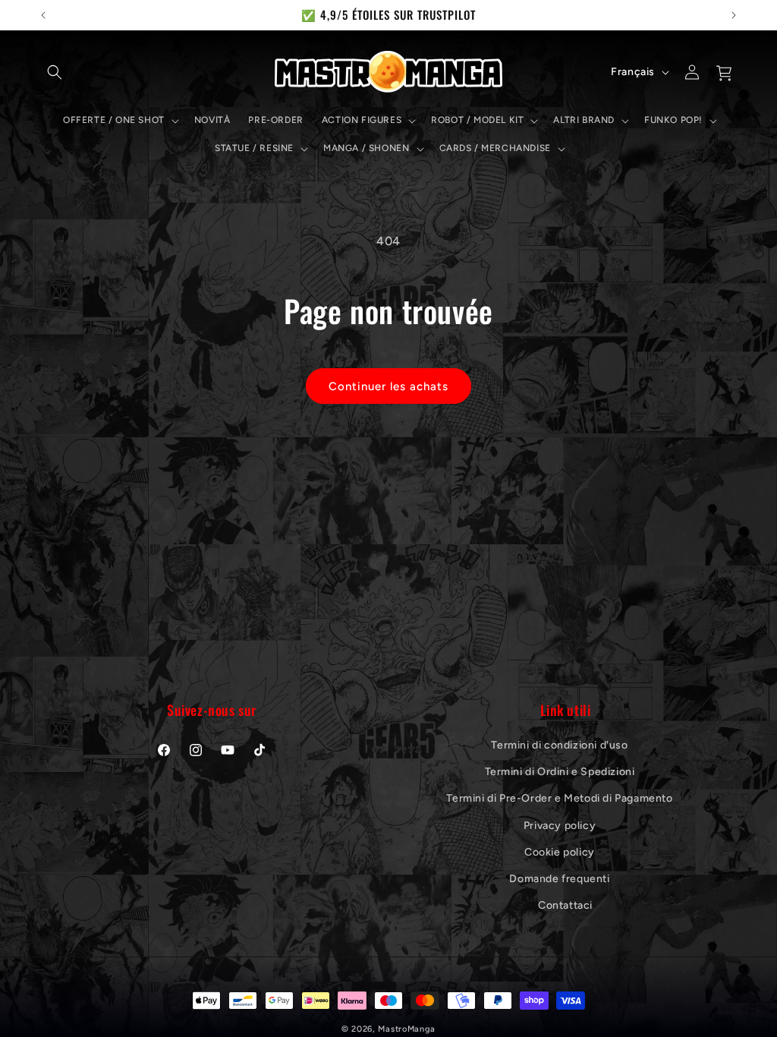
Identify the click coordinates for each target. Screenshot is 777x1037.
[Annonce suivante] (733, 15)
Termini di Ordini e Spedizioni (560, 771)
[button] (54, 72)
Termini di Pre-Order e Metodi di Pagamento (559, 798)
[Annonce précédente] (43, 15)
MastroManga (407, 1029)
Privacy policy (560, 825)
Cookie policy (559, 852)
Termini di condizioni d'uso (559, 745)
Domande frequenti (559, 878)
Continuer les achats (388, 386)
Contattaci (565, 905)
